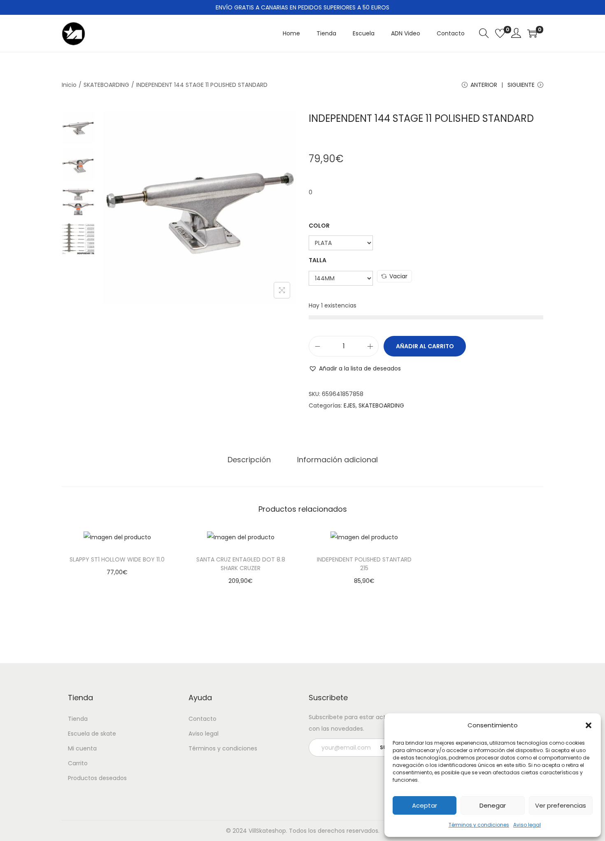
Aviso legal (527, 824)
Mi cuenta (82, 748)
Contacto (202, 719)
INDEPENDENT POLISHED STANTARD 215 (364, 563)
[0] (500, 33)
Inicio (69, 85)
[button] (588, 725)
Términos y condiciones (479, 824)
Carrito (78, 763)
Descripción (249, 459)
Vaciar (398, 276)
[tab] (249, 460)
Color (319, 225)
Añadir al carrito (425, 346)
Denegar (492, 805)
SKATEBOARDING (106, 85)
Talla (317, 260)
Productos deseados (97, 778)
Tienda (78, 719)
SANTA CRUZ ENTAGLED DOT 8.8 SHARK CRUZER (240, 563)
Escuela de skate (92, 733)
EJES (350, 405)
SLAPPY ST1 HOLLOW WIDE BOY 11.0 (117, 559)
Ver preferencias (560, 805)
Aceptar (424, 805)
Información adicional (337, 459)
